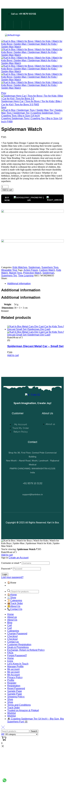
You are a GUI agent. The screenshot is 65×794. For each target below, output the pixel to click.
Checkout (12, 636)
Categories (13, 630)
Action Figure (31, 270)
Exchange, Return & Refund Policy (26, 650)
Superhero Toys (49, 267)
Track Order (13, 707)
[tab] (35, 283)
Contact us (13, 641)
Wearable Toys (9, 270)
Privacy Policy (15, 677)
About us (12, 617)
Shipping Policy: (16, 696)
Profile (10, 680)
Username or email (11, 563)
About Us (12, 620)
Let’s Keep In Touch (17, 663)
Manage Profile (15, 666)
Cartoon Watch (47, 270)
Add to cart (7, 555)
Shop (10, 699)
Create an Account (18, 557)
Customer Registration (19, 644)
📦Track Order (15, 603)
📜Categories (14, 600)
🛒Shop (11, 597)
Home (10, 614)
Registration (13, 685)
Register (11, 683)
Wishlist (11, 713)
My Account (13, 674)
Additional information (19, 283)
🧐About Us (13, 606)
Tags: (20, 270)
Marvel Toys (15, 273)
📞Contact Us (14, 609)
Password (6, 568)
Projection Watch (32, 273)
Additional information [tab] (20, 290)
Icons (10, 661)
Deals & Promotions (18, 647)
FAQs (10, 652)
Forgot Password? (17, 655)
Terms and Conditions (19, 705)
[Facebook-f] (9, 24)
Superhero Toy (9, 275)
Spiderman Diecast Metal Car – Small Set (35, 346)
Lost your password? (12, 577)
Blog (9, 622)
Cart (9, 625)
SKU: (37, 275)
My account (13, 669)
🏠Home (12, 594)
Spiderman (34, 267)
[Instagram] (25, 24)
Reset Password (16, 688)
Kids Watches (20, 267)
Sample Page (14, 691)
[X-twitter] (17, 24)
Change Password (17, 633)
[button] (13, 355)
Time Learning (26, 275)
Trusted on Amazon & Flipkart (23, 710)
